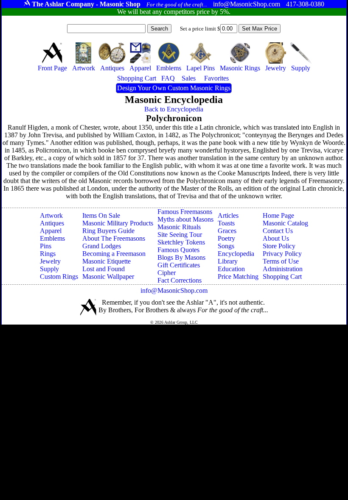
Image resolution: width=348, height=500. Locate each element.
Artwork (51, 215)
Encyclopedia (236, 253)
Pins (45, 246)
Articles (228, 215)
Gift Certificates (178, 265)
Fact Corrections (179, 280)
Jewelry (50, 261)
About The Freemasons (113, 238)
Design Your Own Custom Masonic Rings (173, 88)
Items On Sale (101, 215)
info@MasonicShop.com (174, 290)
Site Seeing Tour (179, 234)
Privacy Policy (282, 253)
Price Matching (238, 276)
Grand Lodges (101, 246)
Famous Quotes (178, 249)
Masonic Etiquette (106, 261)
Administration (283, 268)
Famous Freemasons (184, 211)
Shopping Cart (282, 276)
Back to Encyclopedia (173, 109)
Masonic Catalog (285, 223)
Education (231, 268)
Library (228, 261)
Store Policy (279, 246)
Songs (226, 246)
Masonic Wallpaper (108, 276)
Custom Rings (59, 276)
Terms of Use (281, 261)
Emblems (52, 238)
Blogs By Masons (181, 257)
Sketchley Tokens (181, 242)
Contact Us (278, 230)
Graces (227, 230)
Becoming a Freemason (114, 253)
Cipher (166, 272)
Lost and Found (103, 268)
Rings (48, 253)
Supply (49, 268)
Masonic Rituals (179, 227)
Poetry (226, 238)
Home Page (278, 215)
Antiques (52, 223)
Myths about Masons (185, 219)
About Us (276, 238)
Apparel (51, 230)
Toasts (226, 223)
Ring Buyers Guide (108, 230)
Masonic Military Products (117, 223)
